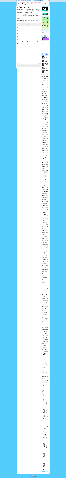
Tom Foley (43, 356)
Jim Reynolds (43, 207)
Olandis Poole (43, 273)
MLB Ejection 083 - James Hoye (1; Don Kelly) (46, 64)
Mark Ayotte (46, 242)
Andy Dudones (43, 86)
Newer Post (18, 63)
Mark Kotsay (43, 244)
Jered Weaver (43, 203)
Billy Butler (42, 101)
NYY (43, 267)
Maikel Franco (47, 238)
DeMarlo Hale (44, 150)
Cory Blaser (46, 136)
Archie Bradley (46, 91)
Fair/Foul (46, 168)
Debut (47, 150)
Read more (45, 24)
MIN (43, 237)
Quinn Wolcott (43, 284)
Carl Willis (46, 120)
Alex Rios (47, 82)
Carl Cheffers (43, 120)
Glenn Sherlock (43, 180)
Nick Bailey (47, 269)
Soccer (44, 343)
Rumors (42, 329)
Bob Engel (46, 103)
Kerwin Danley (47, 224)
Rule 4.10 (43, 314)
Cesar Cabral (43, 124)
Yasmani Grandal (43, 378)
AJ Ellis (43, 76)
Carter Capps (45, 122)
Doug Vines (47, 157)
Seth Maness (44, 341)
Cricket (42, 138)
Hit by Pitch (46, 185)
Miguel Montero (46, 257)
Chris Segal (46, 130)
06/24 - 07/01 (44, 445)
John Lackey (46, 213)
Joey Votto (43, 211)
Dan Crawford (45, 140)
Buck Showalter (46, 116)
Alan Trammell (46, 80)
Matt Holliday (44, 251)
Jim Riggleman (46, 207)
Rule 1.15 (46, 298)
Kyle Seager (46, 230)
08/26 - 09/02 (44, 437)
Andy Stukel (43, 87)
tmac (47, 380)
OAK (42, 272)
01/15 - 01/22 (44, 466)
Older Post (39, 63)
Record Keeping (45, 286)
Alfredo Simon (45, 84)
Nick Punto (44, 271)
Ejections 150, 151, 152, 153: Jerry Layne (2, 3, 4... (45, 425)
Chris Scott (43, 130)
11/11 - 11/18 (44, 403)
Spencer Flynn (47, 343)
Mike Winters (46, 263)
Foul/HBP (46, 172)
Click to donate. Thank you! (44, 37)
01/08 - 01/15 (44, 467)
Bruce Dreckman (45, 115)
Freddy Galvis (43, 174)
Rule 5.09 (43, 317)
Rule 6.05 (47, 319)
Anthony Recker (46, 89)
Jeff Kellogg (45, 201)
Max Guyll (46, 253)
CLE (42, 119)
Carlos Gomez (45, 121)
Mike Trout (43, 263)
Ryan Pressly (45, 331)
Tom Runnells (45, 357)
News (45, 268)
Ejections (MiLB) (43, 162)
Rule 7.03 (46, 321)
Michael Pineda (46, 255)
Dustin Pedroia (45, 158)
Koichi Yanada (45, 228)
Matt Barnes (46, 249)
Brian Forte (47, 111)
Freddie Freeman (46, 173)
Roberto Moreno (46, 290)
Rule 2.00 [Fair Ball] (44, 302)
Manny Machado (46, 240)
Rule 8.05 (45, 326)
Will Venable (43, 376)
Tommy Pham (46, 358)
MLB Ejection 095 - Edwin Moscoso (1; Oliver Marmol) (44, 26)
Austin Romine (46, 93)
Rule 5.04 (42, 316)
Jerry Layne (46, 204)
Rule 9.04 (44, 327)
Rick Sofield (44, 288)
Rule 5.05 (45, 316)
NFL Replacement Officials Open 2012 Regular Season (45, 427)
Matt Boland (45, 250)
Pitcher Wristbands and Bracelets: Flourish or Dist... (45, 431)
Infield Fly (47, 189)
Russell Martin (45, 329)
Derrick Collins (47, 152)
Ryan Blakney (45, 330)
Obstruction (46, 272)
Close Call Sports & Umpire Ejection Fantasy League (29, 2)
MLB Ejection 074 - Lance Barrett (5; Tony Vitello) (46, 68)
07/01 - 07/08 (44, 444)
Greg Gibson (46, 180)
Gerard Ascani (44, 178)
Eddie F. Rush (46, 159)
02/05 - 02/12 (44, 463)
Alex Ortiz (45, 82)
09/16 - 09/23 (44, 410)
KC (43, 222)
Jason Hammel (43, 197)
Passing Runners (43, 275)
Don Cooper (46, 155)
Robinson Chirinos (43, 292)
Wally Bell (43, 374)
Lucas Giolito (43, 236)
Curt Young (44, 138)
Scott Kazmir (46, 337)
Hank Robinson (43, 183)
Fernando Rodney (43, 170)
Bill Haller (44, 99)
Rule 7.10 (47, 323)
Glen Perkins (47, 179)
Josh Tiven (46, 220)
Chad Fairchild (46, 124)
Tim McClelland (44, 353)
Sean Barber (43, 339)
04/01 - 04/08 (44, 456)
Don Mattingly (43, 156)
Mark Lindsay (46, 244)
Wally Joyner (46, 374)
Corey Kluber (43, 136)
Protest (42, 283)
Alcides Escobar (43, 81)
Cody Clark (47, 134)
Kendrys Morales (43, 224)
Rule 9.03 (42, 327)
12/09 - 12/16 (44, 399)
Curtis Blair (47, 138)
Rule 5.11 (42, 318)
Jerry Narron (46, 205)
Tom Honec (43, 357)
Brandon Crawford (43, 107)
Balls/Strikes (44, 95)
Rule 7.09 (43, 323)
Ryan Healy (43, 331)
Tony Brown (45, 359)
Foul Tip (43, 172)
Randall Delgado (46, 285)
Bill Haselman (47, 99)
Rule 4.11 (46, 314)
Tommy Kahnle (43, 358)
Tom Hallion (46, 356)
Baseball (44, 97)
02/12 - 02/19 (44, 462)
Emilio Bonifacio (45, 164)
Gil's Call (43, 179)
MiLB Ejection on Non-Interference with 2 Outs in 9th (46, 71)
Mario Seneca (43, 242)
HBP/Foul (45, 182)
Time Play (47, 354)
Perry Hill (47, 279)
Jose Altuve (43, 218)
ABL (44, 75)
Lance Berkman (45, 232)
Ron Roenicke (43, 294)
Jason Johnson (46, 197)
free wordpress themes (33, 476)
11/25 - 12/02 (44, 401)
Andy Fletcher (47, 86)
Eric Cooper (43, 165)
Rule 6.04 (44, 319)
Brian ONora (45, 113)
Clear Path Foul (46, 132)
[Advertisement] (25, 66)
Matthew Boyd (43, 253)
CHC (44, 118)
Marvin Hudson (43, 248)
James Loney (47, 195)
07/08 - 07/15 (44, 443)
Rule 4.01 (47, 312)
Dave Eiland (44, 144)
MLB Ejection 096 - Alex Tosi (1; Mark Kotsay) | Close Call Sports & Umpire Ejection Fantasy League (44, 32)
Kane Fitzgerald (46, 222)
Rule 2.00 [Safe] (43, 308)
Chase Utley (45, 126)
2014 (42, 394)
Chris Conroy (43, 128)
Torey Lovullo (43, 360)
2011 (42, 469)
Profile (42, 282)
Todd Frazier (47, 355)
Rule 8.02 (44, 325)
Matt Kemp (43, 252)
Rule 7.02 (43, 321)
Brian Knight (45, 112)
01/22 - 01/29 (44, 465)
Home (29, 63)
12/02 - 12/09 (44, 400)
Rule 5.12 (45, 318)
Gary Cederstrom (43, 175)
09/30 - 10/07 (44, 408)
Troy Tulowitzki (43, 364)
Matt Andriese (43, 249)
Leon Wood (45, 234)
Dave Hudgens (47, 144)
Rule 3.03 (47, 310)
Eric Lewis (47, 166)
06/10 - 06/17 (44, 447)
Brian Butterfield (43, 111)
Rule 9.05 (47, 327)
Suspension (46, 347)
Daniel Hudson (45, 142)
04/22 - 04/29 (44, 453)
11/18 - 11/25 (44, 402)
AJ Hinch (46, 76)
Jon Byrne (46, 215)
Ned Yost (46, 267)
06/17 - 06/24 (44, 446)
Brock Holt (45, 114)
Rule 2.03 (42, 310)
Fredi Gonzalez (46, 174)
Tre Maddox (46, 362)
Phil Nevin (45, 281)
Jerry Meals (43, 205)
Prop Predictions (46, 282)
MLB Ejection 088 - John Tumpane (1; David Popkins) (46, 61)
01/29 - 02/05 (44, 464)
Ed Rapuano (43, 159)
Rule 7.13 (45, 324)
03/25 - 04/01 (44, 457)
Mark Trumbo (44, 246)
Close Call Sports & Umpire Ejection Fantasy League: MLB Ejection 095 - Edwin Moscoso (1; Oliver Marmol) (44, 35)
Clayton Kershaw (43, 132)
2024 (42, 385)
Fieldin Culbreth (46, 170)
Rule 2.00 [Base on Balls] (45, 300)
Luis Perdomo (46, 236)
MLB (45, 237)
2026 (42, 383)
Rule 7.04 (42, 322)
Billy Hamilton (47, 101)
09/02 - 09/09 (44, 412)
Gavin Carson (47, 176)
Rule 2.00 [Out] (46, 306)
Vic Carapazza (45, 372)
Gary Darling (47, 175)
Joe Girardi (45, 209)
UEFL (42, 366)
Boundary (43, 105)
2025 (42, 384)
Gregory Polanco (45, 181)
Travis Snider (43, 362)
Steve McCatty (45, 345)
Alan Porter (43, 80)
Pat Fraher (47, 275)
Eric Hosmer (44, 166)
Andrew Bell (43, 85)
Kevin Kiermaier (45, 226)
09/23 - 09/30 (44, 409)
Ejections (44, 161)
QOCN (46, 283)
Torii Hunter (47, 360)
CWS (46, 119)
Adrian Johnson (45, 79)
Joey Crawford (47, 210)
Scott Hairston (43, 337)
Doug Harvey (44, 157)
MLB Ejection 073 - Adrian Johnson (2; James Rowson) (46, 57)
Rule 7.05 (46, 322)
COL (44, 119)
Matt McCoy (46, 252)
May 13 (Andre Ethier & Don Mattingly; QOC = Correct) (32, 20)
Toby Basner (43, 355)
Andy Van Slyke (46, 87)
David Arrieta (47, 146)
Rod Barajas (47, 292)
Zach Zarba (43, 380)
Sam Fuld (44, 335)
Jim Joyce (43, 206)
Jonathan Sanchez (46, 216)
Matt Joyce (47, 251)
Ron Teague (47, 294)
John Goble (45, 212)
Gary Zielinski (43, 176)
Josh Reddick (43, 220)
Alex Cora (42, 82)
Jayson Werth (45, 199)
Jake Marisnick (45, 193)
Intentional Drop (43, 191)
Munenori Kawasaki (46, 265)
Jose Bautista (45, 218)
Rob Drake (47, 288)
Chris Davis (46, 128)
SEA (45, 333)
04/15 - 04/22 (44, 454)
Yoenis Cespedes (47, 378)
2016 (42, 392)
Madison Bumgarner (43, 238)
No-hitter (47, 271)
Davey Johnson (44, 146)
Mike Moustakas (43, 261)
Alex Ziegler (45, 83)
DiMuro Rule (45, 154)
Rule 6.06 (43, 320)
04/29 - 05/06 (44, 452)
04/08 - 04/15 (44, 455)
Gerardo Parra (47, 178)
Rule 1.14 (44, 298)
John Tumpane (45, 214)
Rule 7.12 (42, 324)
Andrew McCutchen (46, 85)
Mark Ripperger (46, 245)
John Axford (46, 211)
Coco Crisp (44, 134)
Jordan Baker (46, 217)
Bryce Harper (43, 116)
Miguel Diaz (43, 257)
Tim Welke (44, 354)
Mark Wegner (47, 246)
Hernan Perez (43, 185)
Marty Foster (46, 247)
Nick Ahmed (45, 269)
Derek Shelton (43, 152)
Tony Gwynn (47, 359)
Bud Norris (47, 117)
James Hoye (43, 195)
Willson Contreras (46, 376)
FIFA (44, 168)
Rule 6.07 (46, 320)
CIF (46, 118)
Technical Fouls (43, 349)
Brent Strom (46, 109)
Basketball (47, 97)
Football (45, 171)
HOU (47, 182)
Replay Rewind (45, 287)
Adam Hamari (45, 78)
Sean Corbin (46, 339)
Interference (47, 191)
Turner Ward (46, 364)
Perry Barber (45, 279)
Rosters (44, 296)
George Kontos (45, 177)
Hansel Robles (46, 183)
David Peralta (46, 148)
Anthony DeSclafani (43, 89)
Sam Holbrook (47, 335)
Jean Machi (47, 199)
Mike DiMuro (45, 259)
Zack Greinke (46, 380)
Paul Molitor (45, 277)
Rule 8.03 (47, 325)
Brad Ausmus (47, 105)
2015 (42, 393)
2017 (42, 391)
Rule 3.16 (44, 312)
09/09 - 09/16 (44, 411)
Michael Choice (43, 255)
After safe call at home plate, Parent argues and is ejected (24, 22)
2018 (42, 390)
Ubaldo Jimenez (46, 367)
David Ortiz (43, 148)
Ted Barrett (47, 349)
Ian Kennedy (46, 187)
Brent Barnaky (43, 109)
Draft (42, 158)
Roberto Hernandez (43, 290)
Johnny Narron (43, 215)
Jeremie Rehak (46, 203)
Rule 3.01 (45, 310)
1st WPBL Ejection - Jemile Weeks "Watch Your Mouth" (44, 18)
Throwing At (47, 351)
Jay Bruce (42, 199)
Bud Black (44, 117)
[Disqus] (29, 35)
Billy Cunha (45, 101)
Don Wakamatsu (47, 156)
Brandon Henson (46, 107)
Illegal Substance (43, 189)
